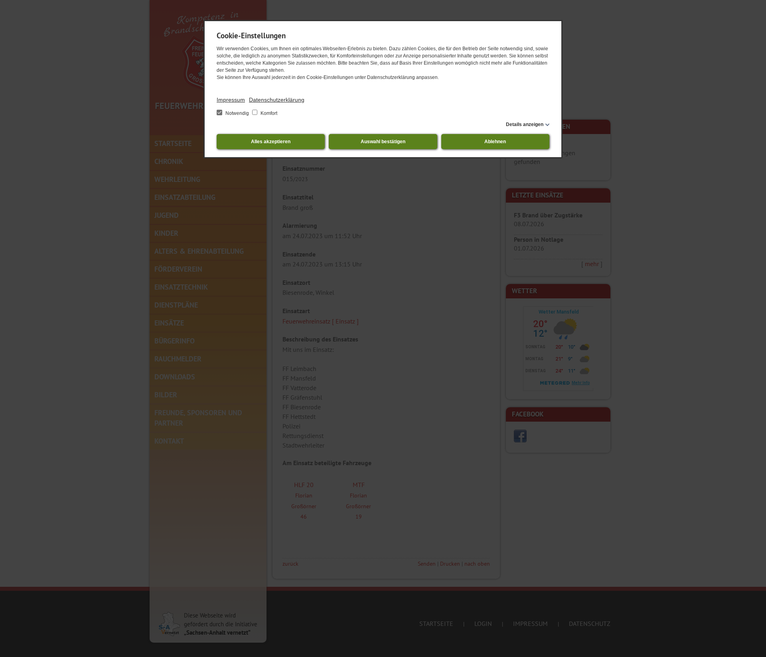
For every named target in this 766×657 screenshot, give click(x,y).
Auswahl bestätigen (383, 141)
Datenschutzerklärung (276, 100)
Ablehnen (495, 141)
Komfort (268, 113)
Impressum (231, 100)
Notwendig (237, 113)
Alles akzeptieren (270, 141)
